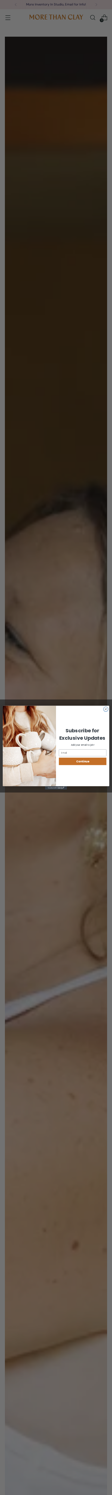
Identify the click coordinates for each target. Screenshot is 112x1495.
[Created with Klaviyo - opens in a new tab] (56, 788)
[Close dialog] (105, 709)
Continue (82, 761)
